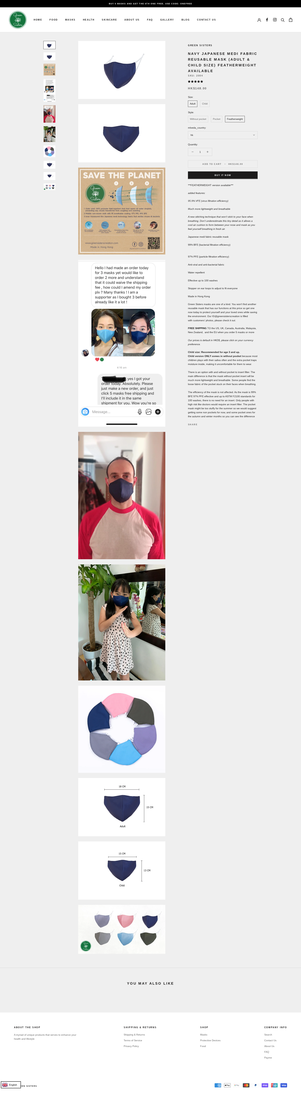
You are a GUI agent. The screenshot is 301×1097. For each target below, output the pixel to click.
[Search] (283, 20)
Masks (70, 19)
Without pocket (198, 118)
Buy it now (223, 175)
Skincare (109, 19)
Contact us (206, 19)
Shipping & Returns (134, 1034)
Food (53, 19)
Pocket (216, 118)
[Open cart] (290, 20)
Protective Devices (210, 1040)
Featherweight (235, 118)
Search (268, 1034)
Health (89, 19)
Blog (186, 19)
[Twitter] (205, 424)
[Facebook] (201, 424)
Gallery (167, 19)
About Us (132, 19)
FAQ (150, 19)
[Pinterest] (210, 424)
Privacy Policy (131, 1046)
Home (38, 19)
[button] (196, 81)
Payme (268, 1057)
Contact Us (270, 1040)
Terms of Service (133, 1040)
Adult (192, 103)
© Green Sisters (25, 1086)
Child (205, 103)
